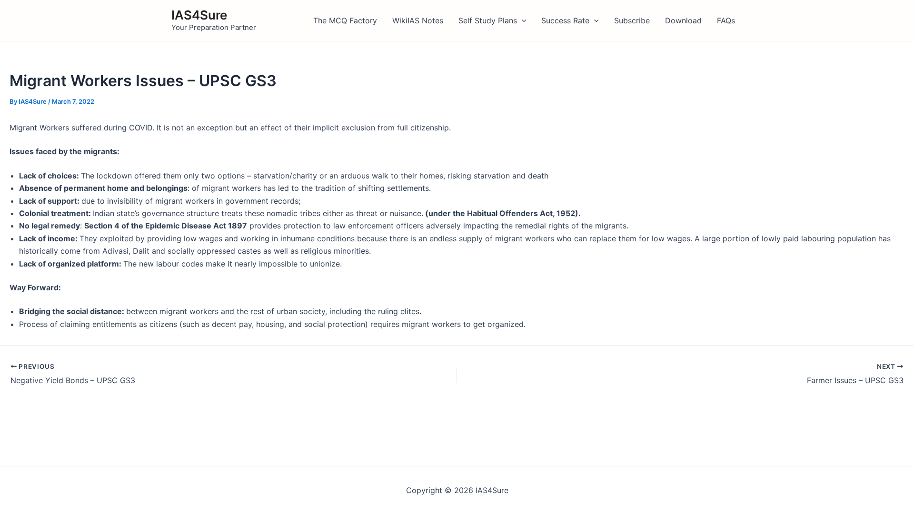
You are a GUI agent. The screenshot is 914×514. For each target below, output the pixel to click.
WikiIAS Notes (417, 20)
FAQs (726, 20)
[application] (522, 20)
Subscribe (632, 20)
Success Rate (565, 20)
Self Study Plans (487, 20)
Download (683, 20)
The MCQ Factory (345, 20)
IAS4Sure (199, 15)
